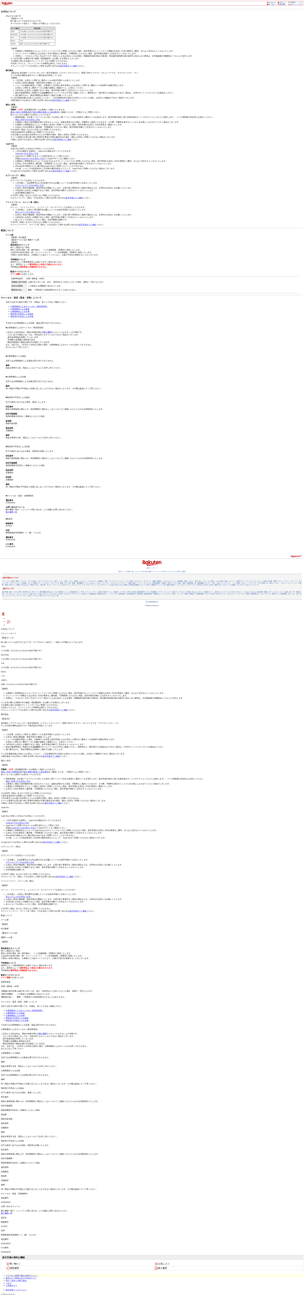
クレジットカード (22, 594)
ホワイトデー (191, 585)
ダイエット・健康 (149, 581)
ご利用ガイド (11, 1286)
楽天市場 (5, 592)
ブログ (207, 594)
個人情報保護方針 (152, 602)
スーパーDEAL (162, 571)
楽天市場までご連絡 (68, 66)
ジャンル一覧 (139, 571)
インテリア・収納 (125, 583)
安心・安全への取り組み (16, 1281)
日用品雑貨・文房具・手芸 (161, 583)
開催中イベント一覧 (158, 585)
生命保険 (140, 594)
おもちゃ (93, 583)
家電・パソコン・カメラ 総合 (26, 581)
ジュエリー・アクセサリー (88, 581)
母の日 (199, 585)
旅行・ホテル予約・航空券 (18, 592)
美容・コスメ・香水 (191, 581)
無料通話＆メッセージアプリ (261, 594)
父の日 (205, 585)
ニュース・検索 (182, 594)
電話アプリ (276, 594)
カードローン (10, 594)
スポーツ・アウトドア (248, 583)
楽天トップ (122, 571)
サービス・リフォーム (110, 583)
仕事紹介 (192, 594)
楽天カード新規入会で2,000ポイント (21, 1278)
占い (289, 594)
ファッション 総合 (8, 581)
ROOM (213, 594)
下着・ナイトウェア (111, 581)
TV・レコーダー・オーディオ (48, 583)
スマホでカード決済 (56, 594)
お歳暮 (233, 585)
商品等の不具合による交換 (21, 316)
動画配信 (284, 594)
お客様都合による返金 (19, 309)
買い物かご (15, 1263)
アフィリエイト (273, 592)
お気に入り (164, 1263)
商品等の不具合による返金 (21, 314)
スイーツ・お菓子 (235, 581)
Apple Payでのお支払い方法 (26, 154)
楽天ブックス (274, 583)
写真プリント (107, 592)
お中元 (211, 585)
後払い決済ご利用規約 (19, 112)
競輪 (265, 592)
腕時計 (101, 581)
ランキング (172, 571)
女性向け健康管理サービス (140, 592)
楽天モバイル (221, 594)
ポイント (284, 583)
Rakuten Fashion (250, 592)
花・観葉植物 (199, 583)
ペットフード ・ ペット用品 (230, 583)
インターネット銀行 (169, 594)
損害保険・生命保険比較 (127, 594)
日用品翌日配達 (133, 585)
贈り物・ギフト (46, 585)
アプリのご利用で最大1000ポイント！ (22, 1276)
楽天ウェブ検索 (14, 585)
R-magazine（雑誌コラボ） (30, 585)
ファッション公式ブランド (61, 585)
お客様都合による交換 (19, 311)
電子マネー (34, 594)
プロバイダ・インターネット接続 (238, 594)
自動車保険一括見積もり (152, 594)
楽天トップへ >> (152, 568)
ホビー (99, 583)
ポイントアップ (77, 585)
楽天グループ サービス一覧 (49, 596)
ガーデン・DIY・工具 (212, 583)
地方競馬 (260, 592)
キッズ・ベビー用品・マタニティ (130, 581)
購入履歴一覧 (11, 512)
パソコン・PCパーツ (290, 581)
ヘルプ (8, 1283)
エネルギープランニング (72, 594)
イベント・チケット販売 (93, 592)
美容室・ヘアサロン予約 (121, 592)
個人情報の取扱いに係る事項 (45, 112)
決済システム (43, 594)
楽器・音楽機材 (77, 583)
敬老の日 (218, 585)
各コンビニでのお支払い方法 (27, 212)
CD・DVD (67, 583)
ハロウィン (226, 585)
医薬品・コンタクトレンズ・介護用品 (170, 581)
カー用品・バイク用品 (215, 581)
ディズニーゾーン (90, 585)
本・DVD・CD (34, 592)
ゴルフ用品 (261, 583)
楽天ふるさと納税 (121, 585)
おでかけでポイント (237, 592)
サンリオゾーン (102, 585)
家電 (61, 583)
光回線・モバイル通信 (29, 583)
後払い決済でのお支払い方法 (27, 120)
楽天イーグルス (33, 596)
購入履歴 (47, 332)
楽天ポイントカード (222, 592)
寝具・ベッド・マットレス (142, 583)
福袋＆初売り (171, 585)
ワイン (280, 581)
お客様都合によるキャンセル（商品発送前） (29, 306)
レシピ (66, 592)
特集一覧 (130, 571)
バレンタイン (181, 585)
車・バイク (203, 581)
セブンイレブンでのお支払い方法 (29, 185)
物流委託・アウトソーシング (161, 592)
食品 (226, 581)
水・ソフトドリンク (249, 581)
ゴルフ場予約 (58, 592)
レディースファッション (45, 581)
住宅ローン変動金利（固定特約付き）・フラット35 (100, 594)
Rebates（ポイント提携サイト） (203, 592)
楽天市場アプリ (150, 571)
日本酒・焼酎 (272, 581)
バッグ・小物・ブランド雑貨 (68, 581)
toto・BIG (295, 594)
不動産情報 (200, 594)
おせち (247, 585)
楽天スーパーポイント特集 (181, 592)
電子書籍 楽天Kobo (46, 592)
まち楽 (111, 585)
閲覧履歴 (14, 1268)
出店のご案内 (181, 571)
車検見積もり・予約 (77, 592)
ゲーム (86, 583)
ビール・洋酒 (261, 581)
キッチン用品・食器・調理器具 (182, 583)
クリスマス (240, 585)
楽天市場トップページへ (16, 1290)
